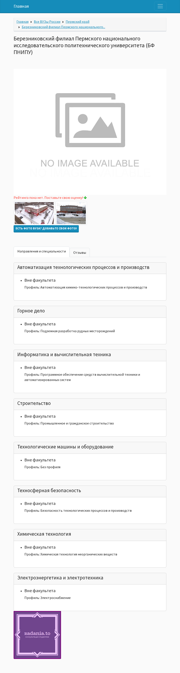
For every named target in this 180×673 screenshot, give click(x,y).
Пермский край (77, 21)
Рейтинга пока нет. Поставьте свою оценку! (49, 197)
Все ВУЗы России (47, 21)
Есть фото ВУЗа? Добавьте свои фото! (46, 228)
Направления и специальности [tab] (41, 251)
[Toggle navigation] (160, 6)
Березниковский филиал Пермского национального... (63, 27)
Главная (21, 6)
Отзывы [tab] (79, 252)
